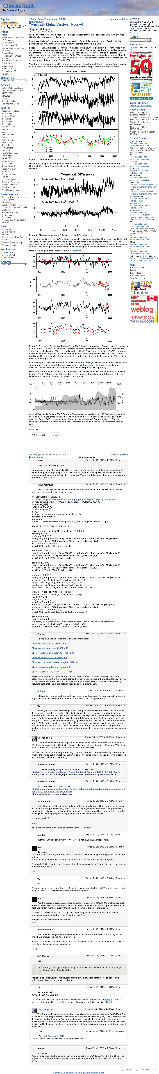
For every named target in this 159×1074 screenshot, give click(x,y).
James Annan (8, 135)
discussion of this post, (95, 365)
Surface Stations (9, 258)
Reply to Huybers (9, 101)
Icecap (5, 129)
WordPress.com (9, 187)
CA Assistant (7, 40)
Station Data (7, 66)
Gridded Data (7, 53)
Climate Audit (19, 6)
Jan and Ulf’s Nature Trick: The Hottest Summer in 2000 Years (144, 118)
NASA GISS (7, 158)
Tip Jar (5, 74)
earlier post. (77, 250)
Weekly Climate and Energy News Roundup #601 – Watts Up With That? (143, 231)
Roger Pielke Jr (8, 166)
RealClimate (7, 164)
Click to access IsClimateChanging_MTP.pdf (55, 662)
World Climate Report (11, 190)
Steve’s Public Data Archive (14, 237)
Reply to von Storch (10, 104)
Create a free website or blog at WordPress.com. (78, 1072)
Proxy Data (7, 63)
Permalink (120, 460)
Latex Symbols (8, 232)
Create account (137, 268)
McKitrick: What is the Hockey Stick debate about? (14, 206)
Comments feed (137, 276)
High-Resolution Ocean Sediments (12, 57)
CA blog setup (8, 43)
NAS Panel (6, 99)
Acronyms (6, 229)
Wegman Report (9, 245)
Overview (6, 210)
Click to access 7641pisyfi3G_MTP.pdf (52, 671)
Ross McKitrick (8, 255)
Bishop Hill (6, 119)
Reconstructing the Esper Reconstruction (140, 114)
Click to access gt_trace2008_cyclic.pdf (53, 653)
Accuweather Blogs (10, 111)
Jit (131, 249)
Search (134, 37)
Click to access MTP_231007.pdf (49, 643)
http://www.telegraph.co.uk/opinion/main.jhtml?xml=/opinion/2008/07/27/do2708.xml (76, 772)
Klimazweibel (7, 148)
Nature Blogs (7, 161)
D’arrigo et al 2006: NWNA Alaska (138, 128)
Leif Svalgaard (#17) (53, 1036)
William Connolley (10, 185)
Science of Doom (9, 174)
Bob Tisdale (7, 121)
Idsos (4, 132)
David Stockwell (9, 127)
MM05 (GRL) (7, 93)
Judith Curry (7, 143)
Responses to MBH (10, 212)
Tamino (5, 177)
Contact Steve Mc (10, 45)
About (4, 35)
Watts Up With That (10, 182)
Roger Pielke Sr (9, 169)
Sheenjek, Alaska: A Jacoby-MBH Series (143, 133)
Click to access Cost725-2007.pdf (49, 657)
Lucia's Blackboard (10, 153)
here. (99, 43)
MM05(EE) (6, 96)
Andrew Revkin (8, 114)
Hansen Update (119, 19)
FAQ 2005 (6, 51)
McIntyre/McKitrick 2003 (13, 91)
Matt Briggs (7, 156)
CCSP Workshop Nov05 (12, 88)
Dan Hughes (7, 124)
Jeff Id (4, 137)
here (54, 55)
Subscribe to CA (9, 71)
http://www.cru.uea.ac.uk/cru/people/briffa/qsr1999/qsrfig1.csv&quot (79, 499)
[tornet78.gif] (74, 157)
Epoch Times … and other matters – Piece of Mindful (142, 218)
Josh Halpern (7, 140)
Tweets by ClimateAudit (141, 105)
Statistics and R (9, 69)
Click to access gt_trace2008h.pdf (50, 648)
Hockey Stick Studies (11, 61)
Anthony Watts (8, 116)
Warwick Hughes (9, 179)
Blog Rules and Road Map (13, 37)
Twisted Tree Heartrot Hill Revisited (140, 123)
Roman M (6, 172)
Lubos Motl (6, 150)
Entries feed (135, 273)
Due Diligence (8, 200)
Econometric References (13, 48)
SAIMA (108, 999)
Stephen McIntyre (39, 29)
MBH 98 (5, 234)
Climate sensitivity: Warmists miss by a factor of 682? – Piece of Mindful (143, 150)
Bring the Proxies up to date (14, 197)
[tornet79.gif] (78, 412)
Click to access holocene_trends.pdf (51, 667)
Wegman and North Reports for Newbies (14, 221)
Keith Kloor (6, 145)
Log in (133, 270)
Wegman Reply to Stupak (13, 242)
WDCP (5, 240)
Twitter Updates (139, 103)
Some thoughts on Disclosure (10, 216)
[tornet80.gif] (74, 233)
